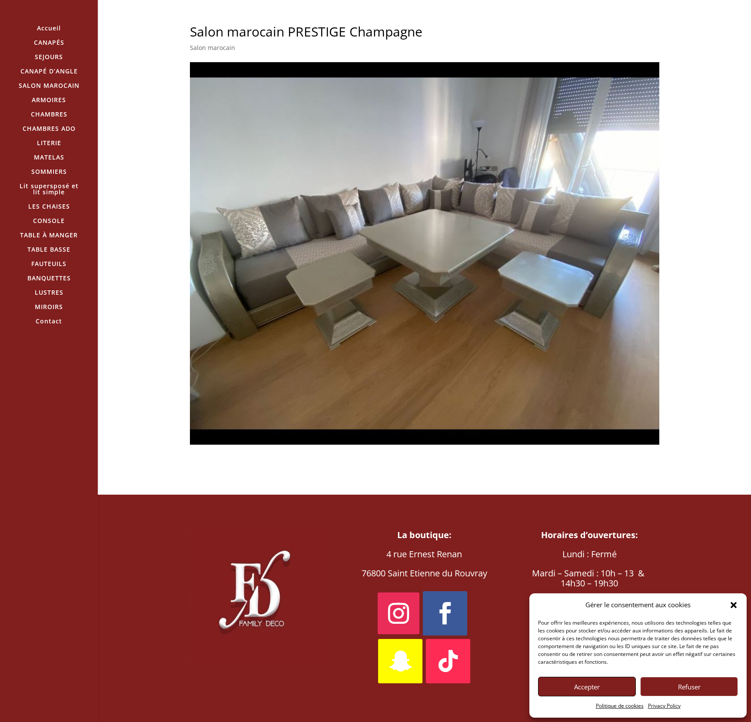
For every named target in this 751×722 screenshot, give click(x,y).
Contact (49, 321)
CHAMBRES (49, 114)
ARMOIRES (49, 100)
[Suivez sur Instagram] (398, 613)
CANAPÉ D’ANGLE (49, 71)
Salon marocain (212, 47)
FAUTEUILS (48, 264)
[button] (733, 605)
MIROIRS (49, 307)
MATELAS (49, 157)
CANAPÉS (49, 43)
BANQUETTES (49, 278)
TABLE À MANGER (49, 235)
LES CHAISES (49, 206)
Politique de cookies (620, 705)
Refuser (689, 686)
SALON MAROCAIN (49, 86)
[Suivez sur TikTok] (448, 661)
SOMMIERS (49, 172)
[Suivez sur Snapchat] (400, 661)
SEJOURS (49, 57)
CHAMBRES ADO (49, 129)
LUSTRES (49, 292)
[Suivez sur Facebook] (445, 613)
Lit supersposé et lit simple (49, 189)
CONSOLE (49, 221)
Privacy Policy (664, 705)
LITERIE (49, 143)
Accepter (587, 686)
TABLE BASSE (48, 249)
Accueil (49, 28)
